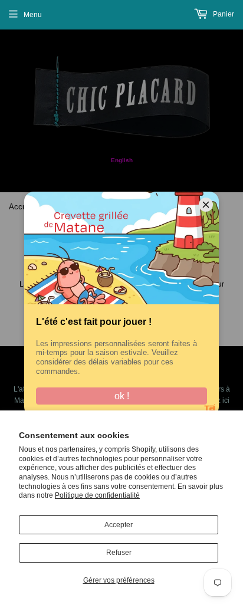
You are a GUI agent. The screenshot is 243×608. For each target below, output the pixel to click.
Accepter (118, 525)
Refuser (119, 552)
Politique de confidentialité (97, 495)
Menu (33, 15)
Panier (222, 14)
